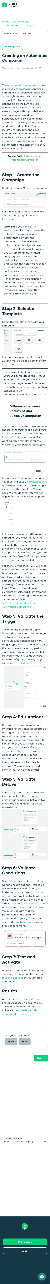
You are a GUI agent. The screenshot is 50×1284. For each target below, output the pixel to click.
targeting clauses (24, 922)
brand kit (24, 751)
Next (39, 1058)
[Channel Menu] (42, 1277)
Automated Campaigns (20, 25)
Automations (21, 21)
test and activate (12, 977)
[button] (45, 5)
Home (5, 21)
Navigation (13, 46)
